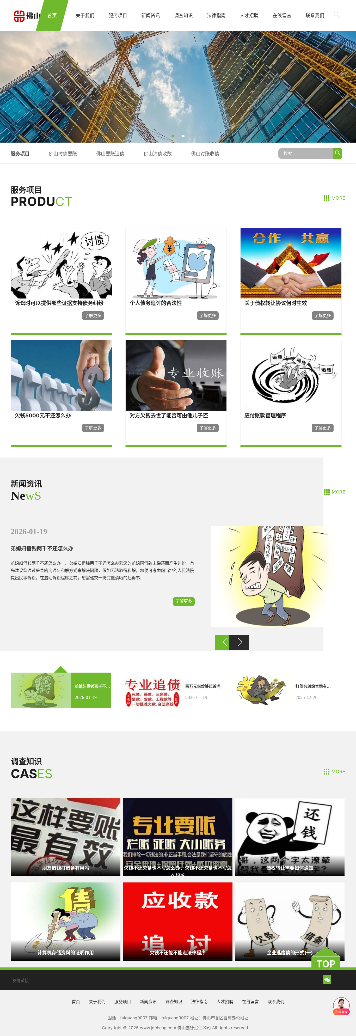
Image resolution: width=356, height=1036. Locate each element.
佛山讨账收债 (205, 153)
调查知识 (183, 15)
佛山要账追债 (110, 153)
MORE (338, 198)
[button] (173, 136)
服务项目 (117, 15)
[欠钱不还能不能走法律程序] (177, 958)
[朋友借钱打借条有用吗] (65, 873)
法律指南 (216, 15)
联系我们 (314, 15)
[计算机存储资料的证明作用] (65, 958)
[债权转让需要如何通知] (290, 873)
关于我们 (85, 15)
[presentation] (26, 87)
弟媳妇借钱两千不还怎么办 (42, 548)
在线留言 (282, 15)
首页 (52, 15)
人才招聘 (249, 15)
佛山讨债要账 (63, 153)
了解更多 (183, 601)
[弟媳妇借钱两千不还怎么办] (275, 625)
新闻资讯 (150, 15)
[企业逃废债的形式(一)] (290, 958)
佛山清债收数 (158, 153)
